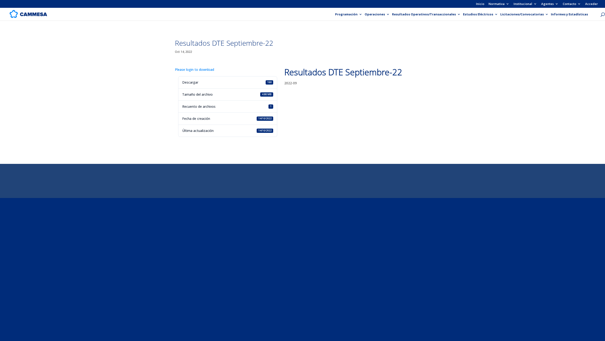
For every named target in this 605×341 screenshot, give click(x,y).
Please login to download (194, 69)
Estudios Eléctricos (478, 14)
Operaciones (375, 14)
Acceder (591, 4)
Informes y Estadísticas (569, 14)
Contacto (569, 4)
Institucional (523, 4)
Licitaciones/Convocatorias (522, 14)
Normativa (496, 4)
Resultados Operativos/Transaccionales (424, 14)
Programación (346, 14)
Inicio (480, 4)
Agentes (547, 4)
